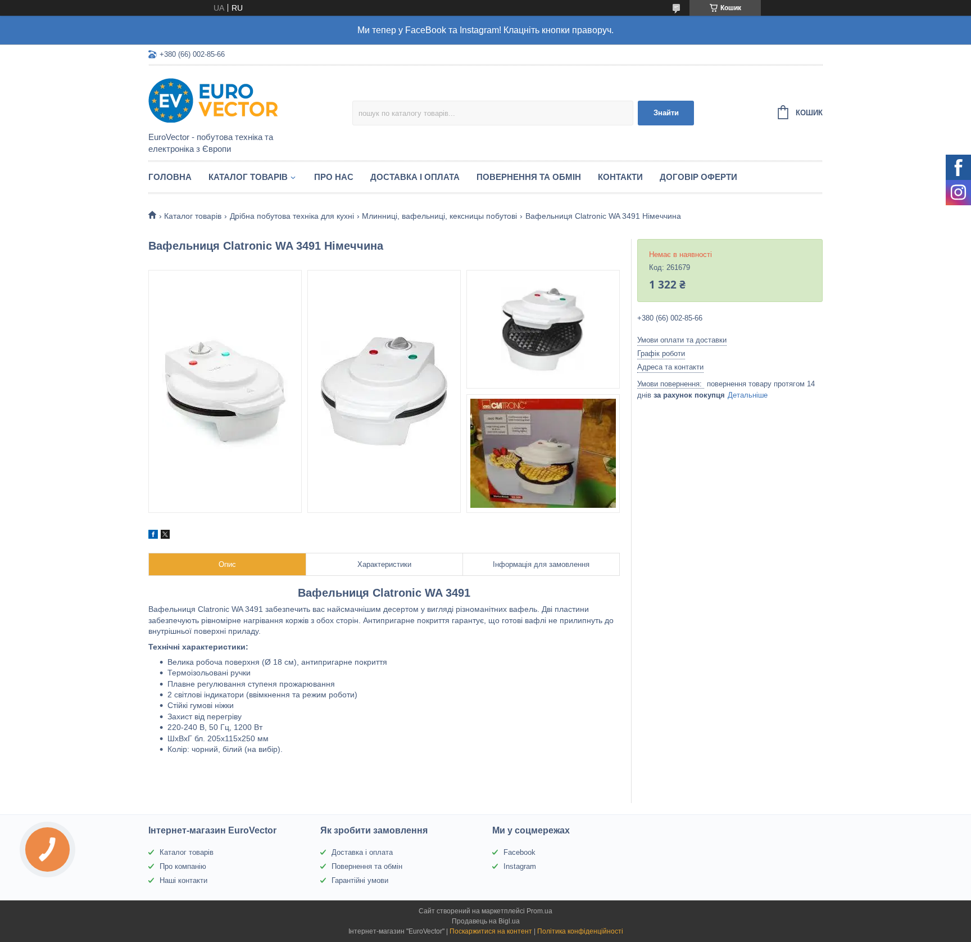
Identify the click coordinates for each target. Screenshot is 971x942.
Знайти (666, 113)
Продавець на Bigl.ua (486, 921)
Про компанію (183, 866)
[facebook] (153, 535)
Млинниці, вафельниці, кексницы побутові (439, 215)
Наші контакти (183, 880)
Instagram (519, 866)
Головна (170, 177)
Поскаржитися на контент (491, 931)
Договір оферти (698, 177)
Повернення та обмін (529, 177)
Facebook (519, 852)
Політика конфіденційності (580, 931)
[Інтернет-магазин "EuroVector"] (246, 99)
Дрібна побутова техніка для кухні (292, 215)
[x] (165, 535)
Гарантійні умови (360, 880)
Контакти (620, 177)
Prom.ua (539, 911)
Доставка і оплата (415, 177)
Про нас (333, 177)
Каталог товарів (248, 177)
